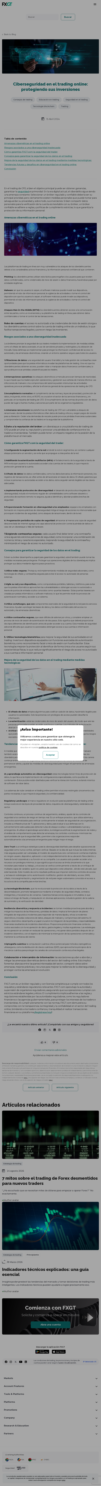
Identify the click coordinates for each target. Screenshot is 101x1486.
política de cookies (48, 747)
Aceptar (50, 755)
